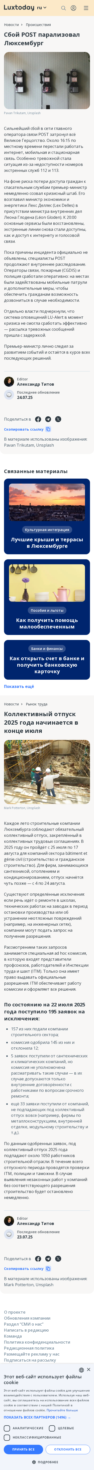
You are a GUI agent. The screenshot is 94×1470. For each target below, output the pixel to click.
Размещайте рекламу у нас (31, 1354)
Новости (11, 24)
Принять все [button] (23, 1449)
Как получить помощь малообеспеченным (47, 623)
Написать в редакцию (26, 1330)
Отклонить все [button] (67, 1449)
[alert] (47, 1417)
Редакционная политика (29, 1348)
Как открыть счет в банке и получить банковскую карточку (47, 665)
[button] (47, 1417)
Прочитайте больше (62, 1410)
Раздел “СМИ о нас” (23, 1324)
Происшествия (38, 24)
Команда (13, 1336)
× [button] (88, 1370)
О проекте (15, 1312)
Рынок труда (36, 704)
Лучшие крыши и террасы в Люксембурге (47, 542)
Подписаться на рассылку (30, 1360)
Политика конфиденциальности (37, 1342)
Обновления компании (27, 1318)
